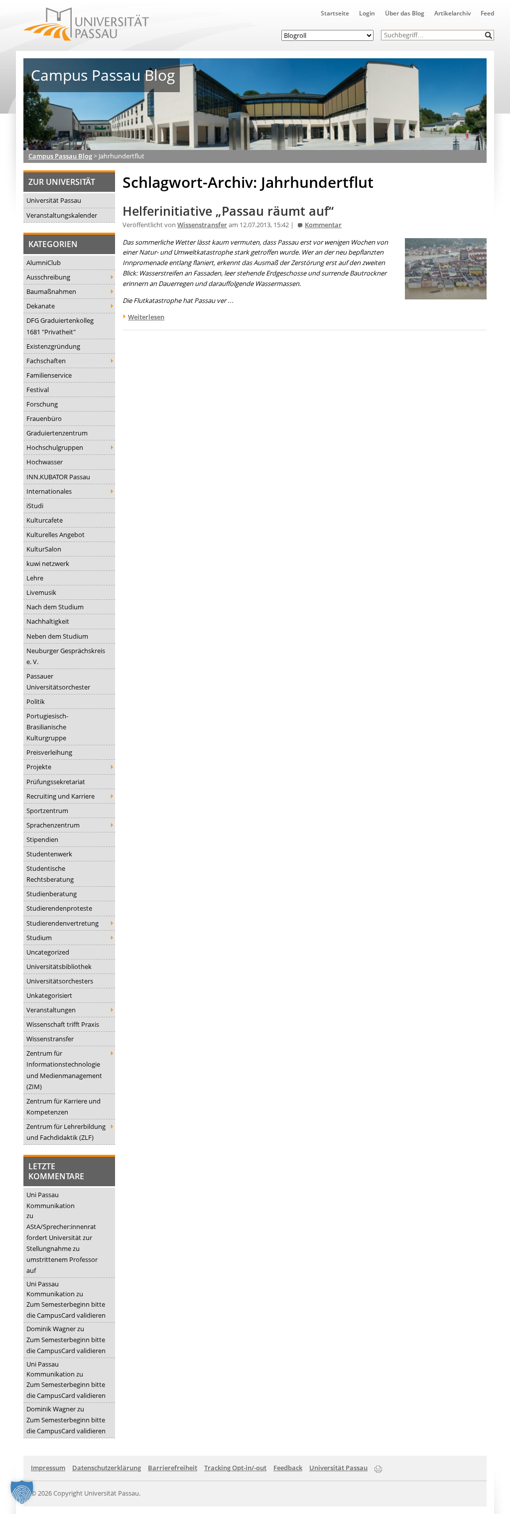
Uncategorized (47, 952)
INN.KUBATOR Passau (58, 476)
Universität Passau (53, 200)
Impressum (48, 1467)
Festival (37, 389)
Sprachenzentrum (53, 825)
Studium (39, 937)
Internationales (49, 491)
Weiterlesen (146, 316)
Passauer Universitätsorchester (58, 681)
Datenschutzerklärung (106, 1467)
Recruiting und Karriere (60, 796)
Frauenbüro (44, 418)
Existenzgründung (53, 346)
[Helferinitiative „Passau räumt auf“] (446, 293)
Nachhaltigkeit (47, 621)
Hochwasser (44, 461)
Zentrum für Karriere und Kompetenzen (63, 1106)
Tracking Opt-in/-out (235, 1467)
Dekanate (40, 305)
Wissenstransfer (50, 1038)
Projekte (38, 766)
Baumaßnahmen (51, 291)
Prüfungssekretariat (55, 781)
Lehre (34, 577)
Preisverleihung (49, 752)
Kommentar (323, 225)
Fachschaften (46, 360)
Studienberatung (51, 893)
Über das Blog (404, 13)
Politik (35, 701)
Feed (487, 13)
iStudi (34, 505)
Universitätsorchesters (59, 980)
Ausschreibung (48, 277)
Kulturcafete (44, 520)
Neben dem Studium (57, 636)
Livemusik (41, 592)
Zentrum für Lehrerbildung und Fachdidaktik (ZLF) (66, 1132)
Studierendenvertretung (62, 923)
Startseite (335, 13)
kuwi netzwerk (47, 563)
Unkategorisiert (49, 995)
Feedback (287, 1467)
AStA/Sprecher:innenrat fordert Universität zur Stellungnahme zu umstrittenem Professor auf (62, 1248)
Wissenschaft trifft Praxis (62, 1024)
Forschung (42, 404)
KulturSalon (43, 549)
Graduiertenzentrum (57, 432)
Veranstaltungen (51, 1009)
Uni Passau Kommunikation (50, 1200)
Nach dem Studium (55, 606)
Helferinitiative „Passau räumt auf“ (228, 211)
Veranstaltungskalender (61, 215)
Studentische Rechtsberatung (50, 874)
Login (367, 13)
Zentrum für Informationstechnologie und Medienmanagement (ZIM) (64, 1070)
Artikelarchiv (452, 13)
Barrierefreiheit (172, 1467)
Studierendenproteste (59, 908)
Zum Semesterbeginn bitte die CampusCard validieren (66, 1310)
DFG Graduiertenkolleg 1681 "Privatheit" (60, 326)
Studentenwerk (49, 853)
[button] (489, 35)
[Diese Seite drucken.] (378, 1467)
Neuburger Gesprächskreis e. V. (65, 656)
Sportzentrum (47, 810)
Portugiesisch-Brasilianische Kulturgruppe (47, 726)
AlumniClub (43, 262)
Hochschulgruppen (54, 447)
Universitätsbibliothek (59, 966)
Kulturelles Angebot (55, 534)
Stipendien (42, 839)
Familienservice (49, 375)
